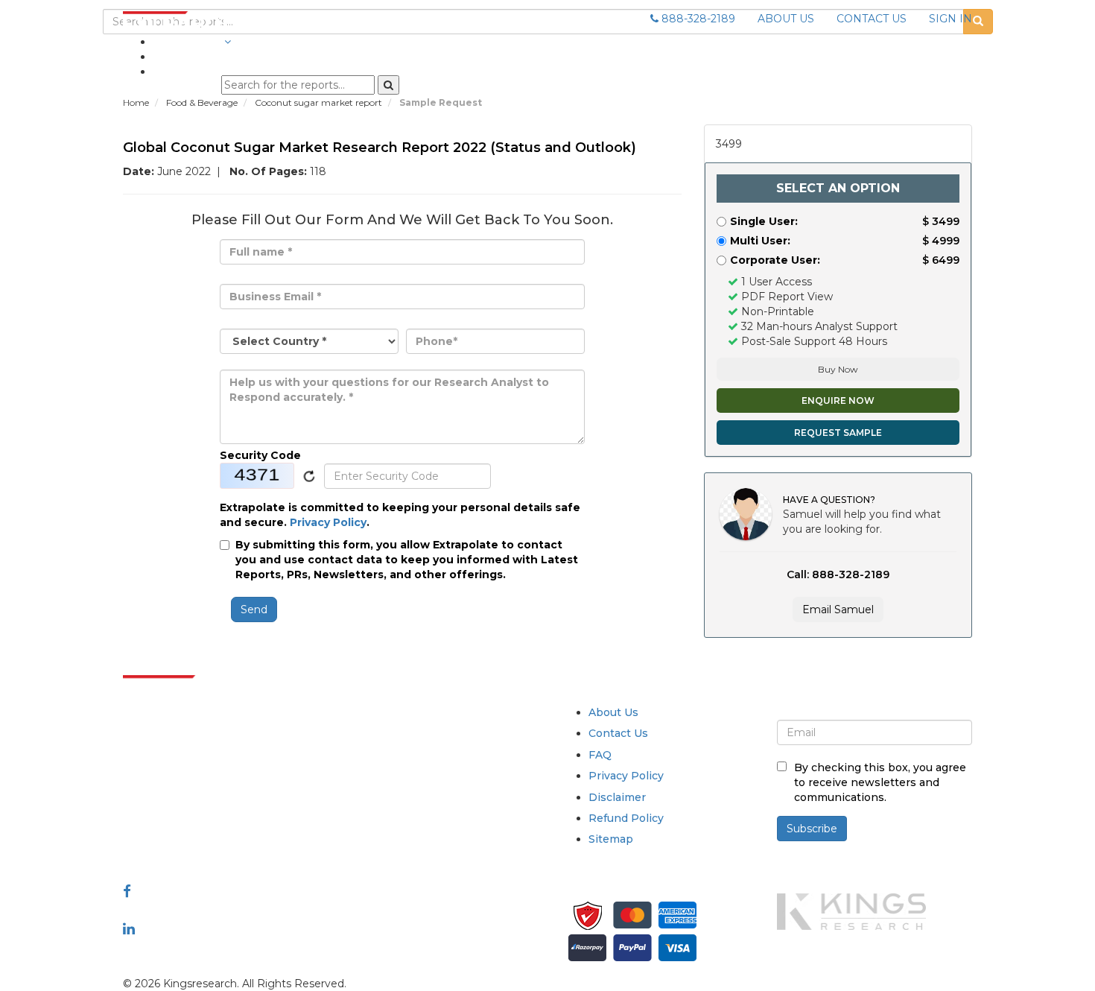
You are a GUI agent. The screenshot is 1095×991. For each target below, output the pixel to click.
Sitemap (610, 839)
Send (254, 609)
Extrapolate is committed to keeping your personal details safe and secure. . (400, 515)
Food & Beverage (203, 102)
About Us (613, 712)
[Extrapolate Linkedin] (129, 928)
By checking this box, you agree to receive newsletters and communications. (880, 782)
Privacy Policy (328, 522)
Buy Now (838, 369)
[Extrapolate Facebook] (127, 891)
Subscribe (812, 828)
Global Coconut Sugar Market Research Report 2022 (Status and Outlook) (379, 147)
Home (136, 102)
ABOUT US (786, 18)
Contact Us (618, 733)
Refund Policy (626, 818)
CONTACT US (872, 18)
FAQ (600, 755)
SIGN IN (950, 18)
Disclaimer (617, 797)
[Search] (388, 85)
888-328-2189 (696, 18)
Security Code (260, 455)
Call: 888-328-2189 (838, 574)
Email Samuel (838, 609)
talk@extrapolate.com (181, 817)
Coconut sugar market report (319, 102)
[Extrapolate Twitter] (221, 910)
